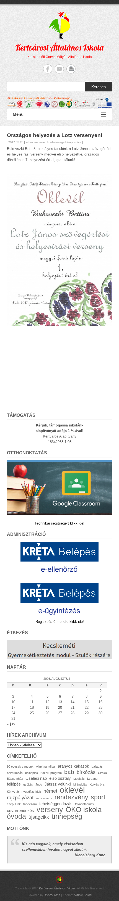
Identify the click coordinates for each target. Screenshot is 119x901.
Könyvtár (13, 791)
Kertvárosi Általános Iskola (59, 47)
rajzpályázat (20, 797)
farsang (92, 778)
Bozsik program (51, 772)
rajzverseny (44, 798)
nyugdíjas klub (31, 791)
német (50, 791)
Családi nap (36, 778)
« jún (11, 724)
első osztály (60, 778)
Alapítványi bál (45, 766)
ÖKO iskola (84, 809)
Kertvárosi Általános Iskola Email (71, 68)
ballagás (97, 766)
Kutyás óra (97, 784)
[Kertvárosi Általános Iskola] (59, 103)
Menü (18, 114)
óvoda (16, 816)
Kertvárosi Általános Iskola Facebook (47, 68)
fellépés (14, 784)
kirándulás (80, 784)
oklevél (72, 789)
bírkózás (86, 772)
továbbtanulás (84, 804)
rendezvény (71, 797)
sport (98, 797)
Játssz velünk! (58, 784)
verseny (50, 809)
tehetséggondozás (56, 803)
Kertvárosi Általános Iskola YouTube (59, 68)
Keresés (98, 87)
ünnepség (66, 816)
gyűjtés (28, 784)
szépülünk (14, 804)
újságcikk (39, 817)
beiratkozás (15, 772)
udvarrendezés (20, 810)
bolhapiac (31, 772)
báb (69, 772)
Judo (38, 784)
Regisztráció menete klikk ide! (59, 622)
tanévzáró (30, 804)
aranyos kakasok (73, 766)
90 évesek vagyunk (20, 766)
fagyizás (79, 778)
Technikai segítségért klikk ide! (59, 523)
